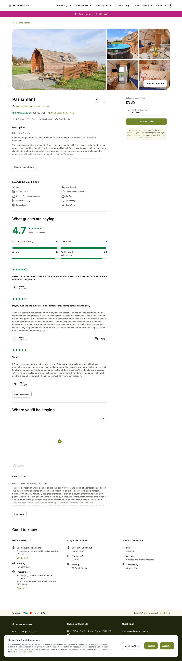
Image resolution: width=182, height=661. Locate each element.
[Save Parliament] (104, 100)
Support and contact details (135, 631)
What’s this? (22, 558)
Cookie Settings (132, 646)
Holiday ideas (82, 5)
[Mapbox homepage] (18, 465)
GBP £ (146, 5)
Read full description (24, 167)
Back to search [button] (23, 22)
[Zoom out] (103, 423)
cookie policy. (26, 652)
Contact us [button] (161, 5)
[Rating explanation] (31, 113)
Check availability (146, 121)
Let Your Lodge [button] (123, 5)
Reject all (151, 646)
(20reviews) (39, 113)
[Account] (171, 5)
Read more (19, 514)
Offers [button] (136, 5)
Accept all (166, 646)
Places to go (62, 5)
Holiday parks (101, 5)
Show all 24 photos (155, 83)
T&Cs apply (103, 14)
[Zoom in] (103, 418)
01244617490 (164, 613)
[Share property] (97, 100)
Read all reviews (21, 394)
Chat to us (148, 613)
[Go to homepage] (19, 5)
